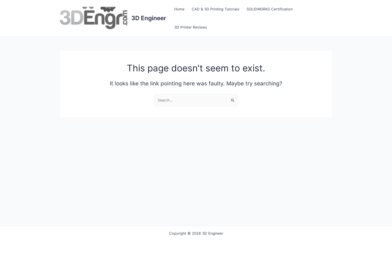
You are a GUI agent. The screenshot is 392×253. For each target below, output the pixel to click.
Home (179, 9)
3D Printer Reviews (190, 27)
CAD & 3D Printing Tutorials (215, 9)
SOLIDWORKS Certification (270, 9)
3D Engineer (148, 18)
